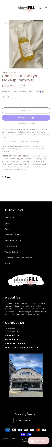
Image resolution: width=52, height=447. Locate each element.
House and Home (13, 240)
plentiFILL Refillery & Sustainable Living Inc (26, 439)
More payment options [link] (26, 124)
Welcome (9, 217)
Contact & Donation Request (19, 257)
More (7, 263)
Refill (7, 229)
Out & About (11, 246)
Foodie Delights (12, 252)
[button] (5, 8)
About (8, 223)
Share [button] (7, 177)
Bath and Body (12, 234)
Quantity (5, 96)
